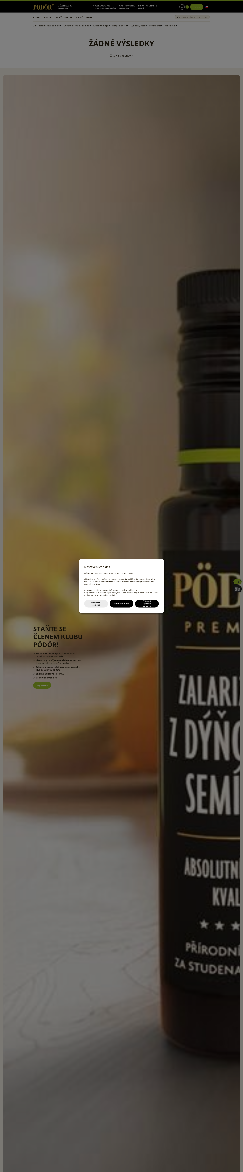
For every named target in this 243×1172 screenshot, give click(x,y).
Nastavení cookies (96, 603)
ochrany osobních (102, 595)
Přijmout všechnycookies (147, 603)
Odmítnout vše (121, 603)
